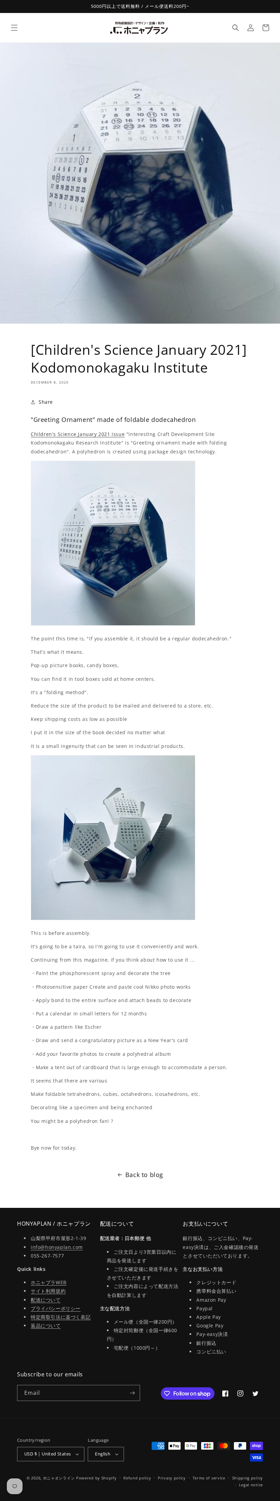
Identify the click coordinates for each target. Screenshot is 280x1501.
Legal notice (251, 1484)
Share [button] (46, 402)
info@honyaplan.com (57, 1247)
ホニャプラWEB (49, 1282)
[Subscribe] (132, 1393)
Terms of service (209, 1477)
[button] (14, 27)
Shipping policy (247, 1477)
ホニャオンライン (59, 1477)
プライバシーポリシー (56, 1308)
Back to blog (144, 1175)
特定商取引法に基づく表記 (60, 1317)
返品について (46, 1325)
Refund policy (137, 1477)
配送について (46, 1300)
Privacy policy (172, 1477)
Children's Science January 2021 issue (78, 434)
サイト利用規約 (48, 1291)
